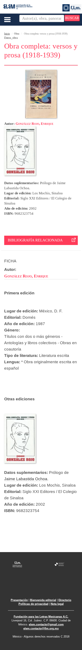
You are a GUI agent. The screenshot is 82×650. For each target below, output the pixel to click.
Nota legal (57, 603)
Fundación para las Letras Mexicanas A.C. (41, 616)
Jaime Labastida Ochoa (25, 479)
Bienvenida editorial (43, 600)
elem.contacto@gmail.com (46, 624)
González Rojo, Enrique (34, 124)
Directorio (64, 600)
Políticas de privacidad (33, 603)
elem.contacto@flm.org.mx (41, 628)
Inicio (7, 33)
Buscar (72, 18)
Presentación (19, 600)
